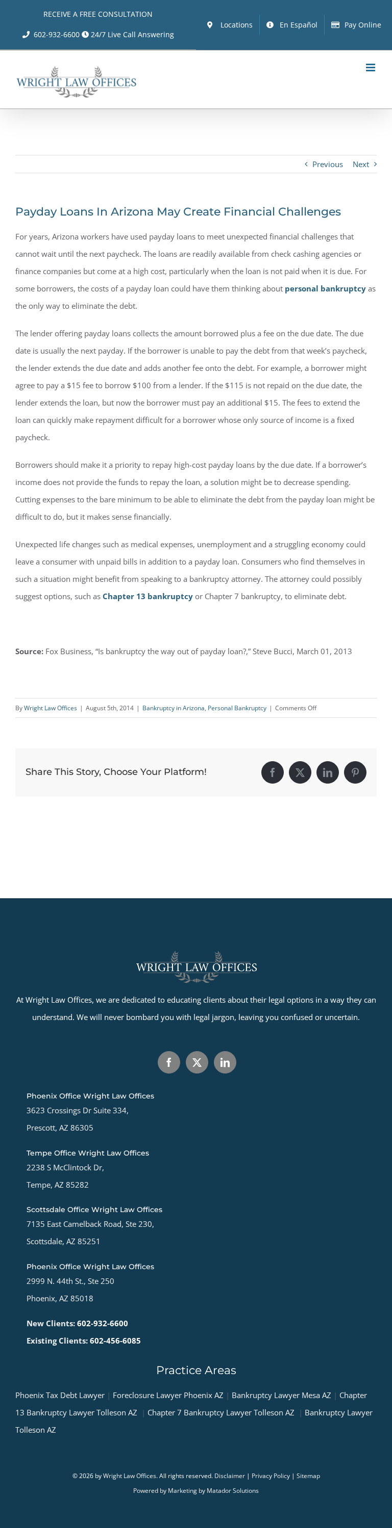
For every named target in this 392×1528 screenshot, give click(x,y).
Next (361, 164)
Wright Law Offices (50, 708)
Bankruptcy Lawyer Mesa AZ (281, 1395)
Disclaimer (229, 1475)
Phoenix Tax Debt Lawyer (60, 1395)
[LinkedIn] (225, 1062)
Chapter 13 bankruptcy (148, 596)
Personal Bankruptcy (237, 708)
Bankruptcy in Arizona (173, 708)
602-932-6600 (57, 34)
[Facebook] (169, 1062)
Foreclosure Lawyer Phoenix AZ (168, 1395)
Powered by (150, 1490)
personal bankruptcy (325, 288)
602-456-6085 (115, 1340)
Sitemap (308, 1475)
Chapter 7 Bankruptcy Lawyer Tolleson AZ (221, 1412)
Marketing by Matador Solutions (213, 1490)
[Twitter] (197, 1062)
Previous (327, 164)
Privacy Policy (271, 1475)
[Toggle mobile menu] (371, 67)
